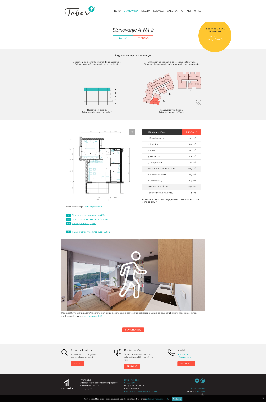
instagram (202, 380)
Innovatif (201, 391)
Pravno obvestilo (197, 388)
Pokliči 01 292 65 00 (214, 38)
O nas (197, 11)
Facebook (197, 380)
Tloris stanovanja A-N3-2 (88, 215)
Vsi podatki (186, 364)
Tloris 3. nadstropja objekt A (90, 219)
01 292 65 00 (183, 354)
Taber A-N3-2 (133, 275)
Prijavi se (132, 366)
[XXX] (67, 386)
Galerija (172, 11)
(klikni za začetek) (93, 316)
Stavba (145, 11)
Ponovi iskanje (133, 330)
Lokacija (158, 11)
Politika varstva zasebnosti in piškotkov (141, 391)
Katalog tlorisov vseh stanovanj (91, 232)
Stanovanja (131, 11)
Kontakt (186, 11)
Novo (117, 11)
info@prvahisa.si (184, 357)
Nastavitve (177, 399)
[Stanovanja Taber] (80, 11)
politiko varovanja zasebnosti (157, 399)
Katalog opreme (84, 223)
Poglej (77, 364)
